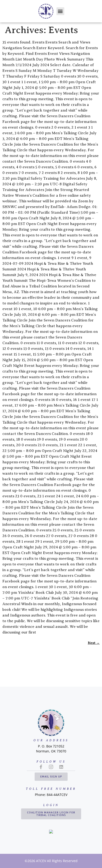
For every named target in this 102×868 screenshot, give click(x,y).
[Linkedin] (61, 767)
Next (94, 643)
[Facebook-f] (41, 767)
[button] (60, 11)
